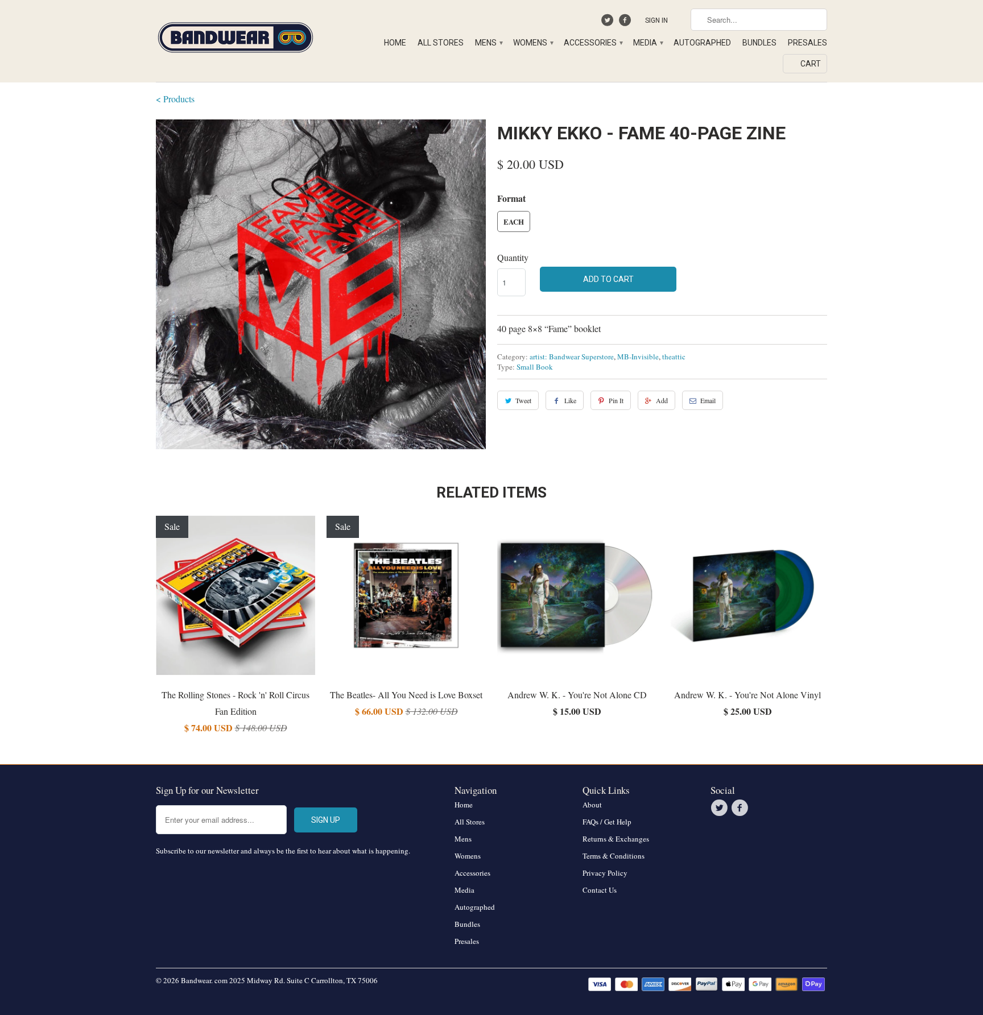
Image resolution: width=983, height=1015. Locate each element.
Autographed (702, 42)
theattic (673, 356)
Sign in (656, 20)
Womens (532, 42)
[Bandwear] (235, 35)
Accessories (593, 42)
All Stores (441, 42)
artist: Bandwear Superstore (572, 356)
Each (513, 221)
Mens (488, 42)
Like (570, 400)
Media (647, 42)
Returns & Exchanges (616, 839)
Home (395, 42)
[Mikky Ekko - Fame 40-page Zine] (321, 284)
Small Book (535, 367)
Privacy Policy (605, 873)
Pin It (616, 400)
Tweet (523, 400)
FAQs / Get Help (607, 822)
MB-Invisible (638, 356)
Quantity (512, 257)
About (592, 804)
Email (708, 400)
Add (662, 400)
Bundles (759, 42)
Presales (807, 42)
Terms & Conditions (614, 856)
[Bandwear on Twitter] (609, 23)
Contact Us (600, 890)
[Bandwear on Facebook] (626, 23)
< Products (175, 99)
